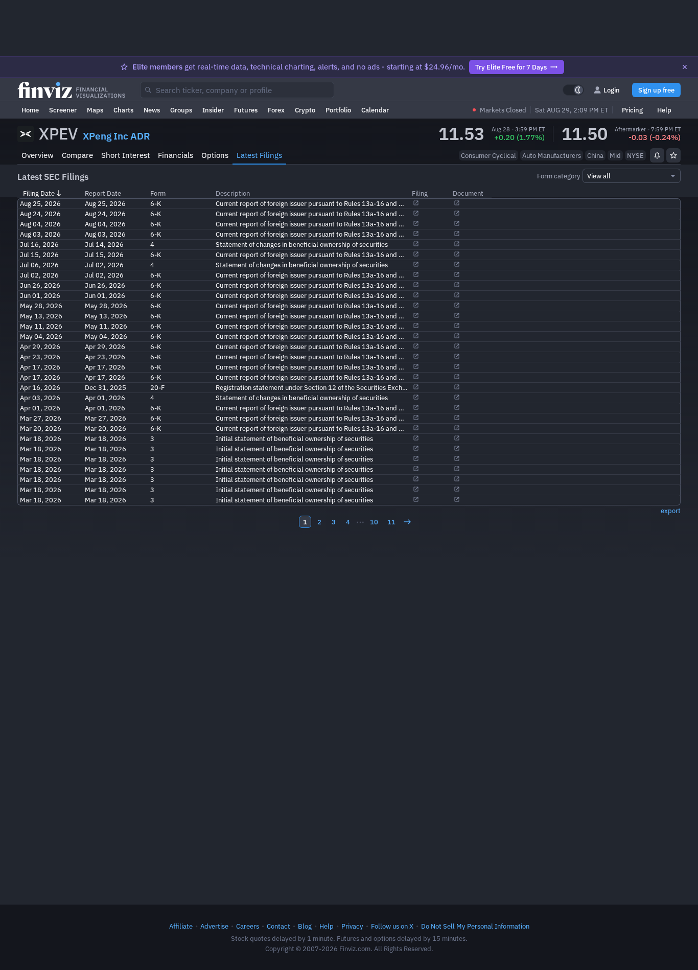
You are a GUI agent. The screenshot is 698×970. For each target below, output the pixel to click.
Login (611, 90)
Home (30, 110)
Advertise (214, 926)
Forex (276, 110)
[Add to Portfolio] (673, 155)
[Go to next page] (407, 522)
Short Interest (125, 155)
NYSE (635, 155)
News (152, 110)
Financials (175, 155)
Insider (213, 110)
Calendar (375, 110)
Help (664, 110)
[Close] (685, 67)
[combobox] (237, 90)
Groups (181, 110)
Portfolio (338, 110)
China (595, 155)
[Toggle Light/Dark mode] (573, 90)
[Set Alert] (657, 155)
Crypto (305, 110)
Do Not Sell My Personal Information (475, 926)
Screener (63, 110)
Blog (305, 926)
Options (214, 155)
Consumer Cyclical (488, 155)
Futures (246, 110)
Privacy (352, 926)
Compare (77, 155)
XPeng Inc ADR (116, 136)
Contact (278, 926)
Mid (615, 155)
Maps (95, 110)
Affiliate (181, 926)
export (671, 510)
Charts (123, 110)
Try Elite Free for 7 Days (511, 67)
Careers (247, 926)
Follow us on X (392, 926)
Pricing (632, 110)
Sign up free (656, 90)
